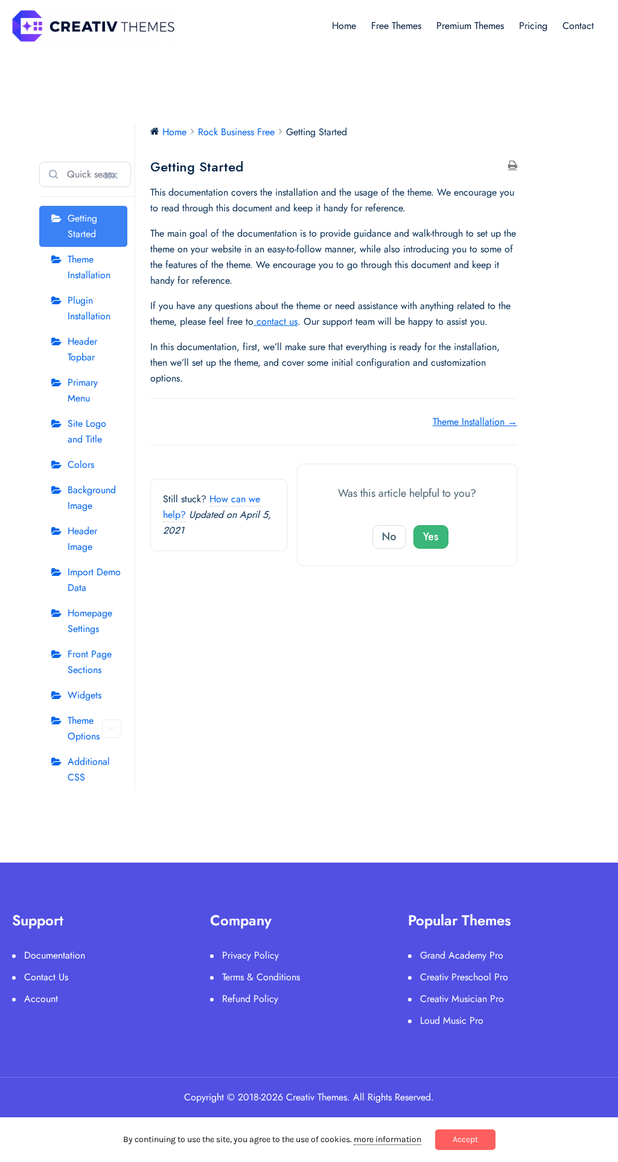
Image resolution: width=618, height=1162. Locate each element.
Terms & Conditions (261, 977)
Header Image (82, 539)
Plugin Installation (89, 308)
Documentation (54, 955)
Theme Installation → (475, 422)
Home (344, 26)
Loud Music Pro (451, 1020)
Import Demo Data (94, 580)
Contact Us (46, 977)
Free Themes (396, 26)
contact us (275, 321)
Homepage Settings (90, 621)
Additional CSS (89, 769)
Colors (81, 464)
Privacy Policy (250, 955)
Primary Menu (83, 390)
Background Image (92, 497)
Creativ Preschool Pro (464, 977)
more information (387, 1139)
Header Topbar (82, 349)
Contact (578, 26)
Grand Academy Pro (461, 955)
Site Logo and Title (87, 431)
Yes (431, 536)
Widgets (84, 695)
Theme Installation (89, 267)
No (389, 536)
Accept (465, 1139)
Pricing (533, 26)
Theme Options (84, 728)
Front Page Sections (90, 662)
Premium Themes (470, 26)
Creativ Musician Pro (462, 999)
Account (41, 999)
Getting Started (82, 226)
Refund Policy (250, 999)
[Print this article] (512, 166)
